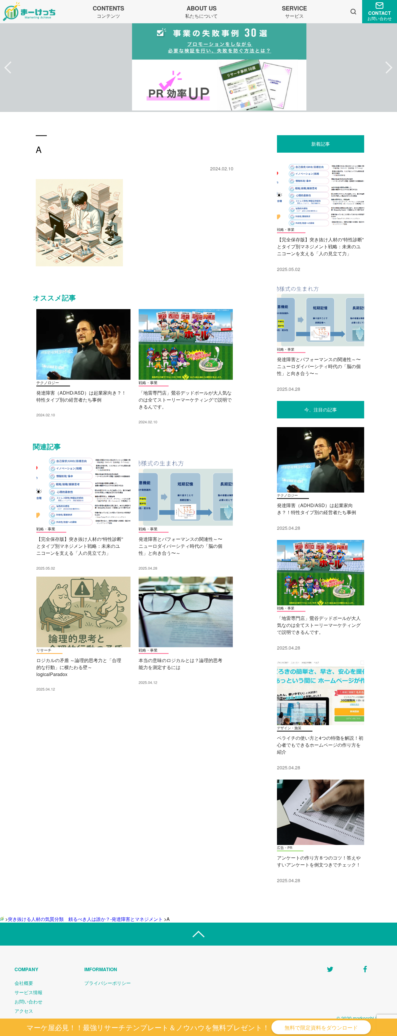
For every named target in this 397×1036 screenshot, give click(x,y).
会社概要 (24, 983)
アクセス (24, 1011)
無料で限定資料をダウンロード (321, 1027)
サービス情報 (28, 992)
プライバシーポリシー (107, 983)
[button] (8, 67)
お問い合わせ (28, 1001)
